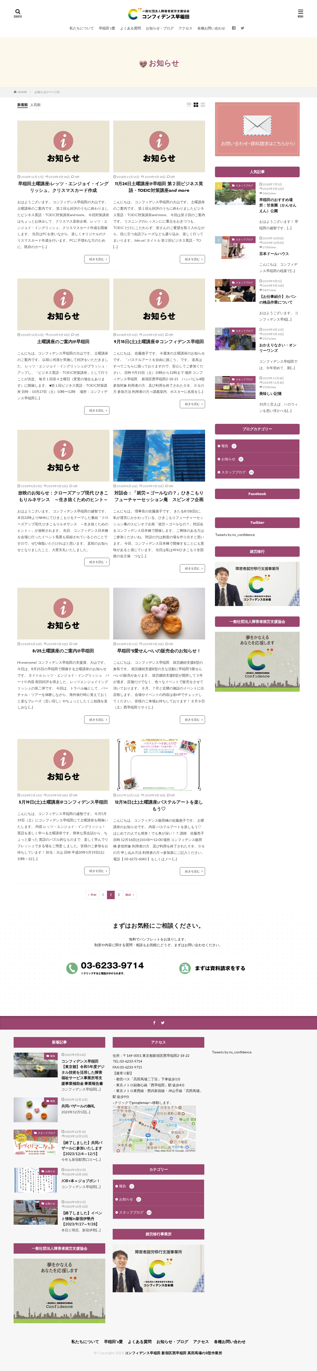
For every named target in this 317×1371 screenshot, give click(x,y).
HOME (22, 92)
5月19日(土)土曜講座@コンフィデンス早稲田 (63, 802)
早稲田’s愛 (107, 28)
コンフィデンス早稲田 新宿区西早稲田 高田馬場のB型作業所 (173, 1353)
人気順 (35, 104)
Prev (93, 895)
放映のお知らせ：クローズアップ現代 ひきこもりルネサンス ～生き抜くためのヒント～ (63, 496)
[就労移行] (257, 605)
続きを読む (96, 259)
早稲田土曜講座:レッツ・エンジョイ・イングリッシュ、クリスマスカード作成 (63, 187)
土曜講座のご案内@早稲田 (63, 341)
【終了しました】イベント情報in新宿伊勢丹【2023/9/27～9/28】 (81, 1218)
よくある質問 (130, 28)
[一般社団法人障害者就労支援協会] (257, 690)
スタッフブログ (244, 185)
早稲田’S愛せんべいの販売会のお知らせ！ (159, 651)
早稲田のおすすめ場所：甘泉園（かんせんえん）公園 (277, 205)
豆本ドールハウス (274, 253)
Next (128, 895)
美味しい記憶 (270, 393)
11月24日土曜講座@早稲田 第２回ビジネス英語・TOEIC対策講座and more (159, 187)
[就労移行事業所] (158, 1291)
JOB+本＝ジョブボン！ (80, 1180)
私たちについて (82, 28)
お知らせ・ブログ (160, 28)
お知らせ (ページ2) (46, 92)
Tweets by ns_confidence (235, 535)
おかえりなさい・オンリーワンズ (277, 348)
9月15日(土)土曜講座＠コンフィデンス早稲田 (159, 341)
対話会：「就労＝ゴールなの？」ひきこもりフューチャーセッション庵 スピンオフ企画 (159, 496)
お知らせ (231, 459)
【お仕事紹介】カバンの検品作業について (277, 299)
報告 (228, 446)
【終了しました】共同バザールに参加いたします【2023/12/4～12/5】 (81, 1148)
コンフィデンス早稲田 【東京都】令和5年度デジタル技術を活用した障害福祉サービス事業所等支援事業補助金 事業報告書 (83, 1072)
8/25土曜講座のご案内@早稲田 (63, 651)
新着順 (22, 104)
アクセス (185, 28)
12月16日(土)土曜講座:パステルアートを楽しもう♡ (159, 805)
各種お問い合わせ (211, 28)
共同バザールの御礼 (78, 1106)
